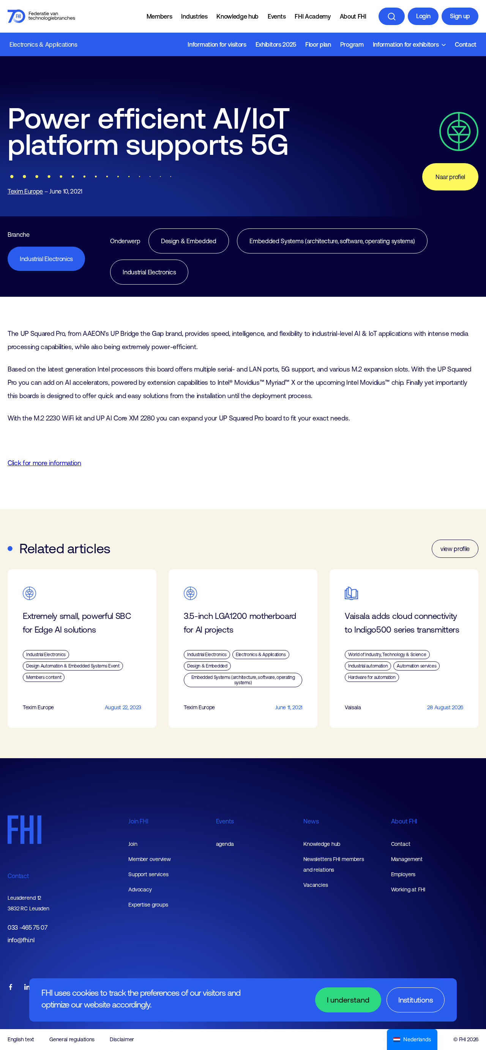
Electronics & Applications (43, 44)
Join (132, 844)
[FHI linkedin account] (27, 987)
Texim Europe (25, 191)
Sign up (460, 16)
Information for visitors (217, 44)
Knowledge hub (237, 16)
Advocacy (140, 889)
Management (407, 859)
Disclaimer (122, 1039)
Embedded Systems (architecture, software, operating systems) (332, 241)
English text (21, 1039)
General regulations (72, 1039)
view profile (455, 548)
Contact (466, 44)
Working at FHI (408, 889)
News (311, 821)
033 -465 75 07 (27, 927)
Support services (148, 874)
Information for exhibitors (406, 44)
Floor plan (318, 44)
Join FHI (138, 821)
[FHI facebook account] (11, 987)
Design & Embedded (188, 241)
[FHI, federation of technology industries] (41, 16)
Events (277, 16)
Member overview (149, 859)
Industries (194, 16)
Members (159, 16)
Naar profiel (450, 176)
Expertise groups (148, 905)
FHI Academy (312, 16)
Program (352, 44)
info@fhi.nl (21, 940)
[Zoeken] (392, 16)
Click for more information (44, 463)
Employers (403, 874)
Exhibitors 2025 (276, 44)
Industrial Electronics (46, 258)
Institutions (415, 999)
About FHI (353, 16)
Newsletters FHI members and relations (333, 864)
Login (423, 16)
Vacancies (315, 885)
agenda (225, 844)
